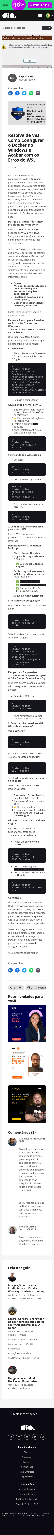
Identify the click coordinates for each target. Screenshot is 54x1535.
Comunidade (27, 1466)
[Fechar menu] (40, 15)
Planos (27, 1452)
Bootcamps (27, 1457)
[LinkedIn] (10, 93)
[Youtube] (27, 1437)
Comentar (41, 987)
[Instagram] (43, 1437)
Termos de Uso (27, 1494)
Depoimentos (27, 1476)
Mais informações (25, 1414)
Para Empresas (27, 1471)
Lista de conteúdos (15, 28)
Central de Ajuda (27, 1489)
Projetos (27, 1462)
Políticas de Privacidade (27, 1499)
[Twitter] (24, 93)
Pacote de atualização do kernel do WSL (29, 419)
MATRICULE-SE (38, 5)
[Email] (38, 93)
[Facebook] (17, 93)
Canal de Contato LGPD (27, 1504)
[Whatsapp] (31, 93)
